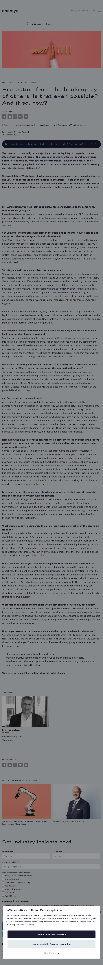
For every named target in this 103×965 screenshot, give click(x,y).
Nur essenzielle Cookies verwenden (52, 944)
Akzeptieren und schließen (51, 934)
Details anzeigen (51, 953)
